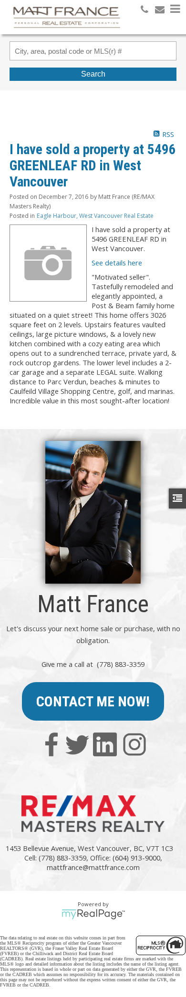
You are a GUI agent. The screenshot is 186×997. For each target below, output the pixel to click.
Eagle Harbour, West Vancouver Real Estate (95, 216)
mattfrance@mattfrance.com (93, 867)
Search (93, 74)
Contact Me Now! (93, 701)
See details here (117, 262)
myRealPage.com (93, 914)
